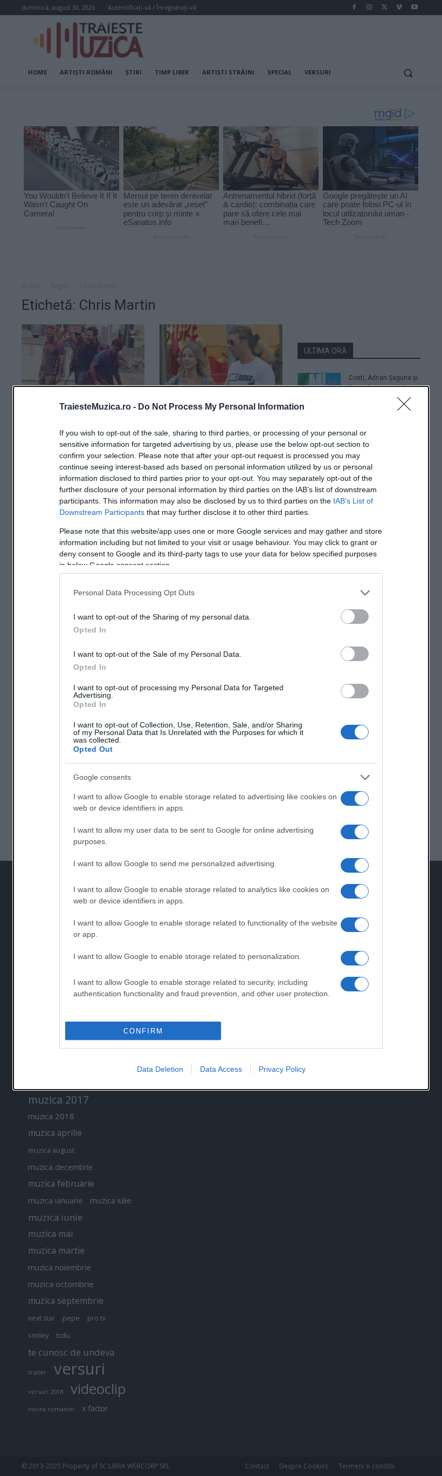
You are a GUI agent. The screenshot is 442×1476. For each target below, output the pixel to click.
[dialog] (221, 738)
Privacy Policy (282, 1069)
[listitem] (221, 592)
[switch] (355, 616)
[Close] (407, 407)
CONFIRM (143, 1031)
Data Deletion (160, 1069)
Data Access (221, 1069)
